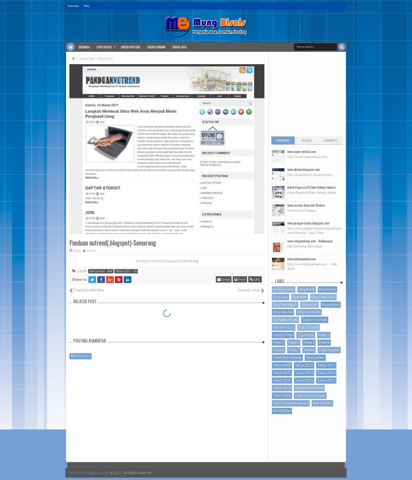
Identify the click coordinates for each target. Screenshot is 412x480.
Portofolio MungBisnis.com (89, 473)
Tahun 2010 (304, 365)
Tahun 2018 (282, 388)
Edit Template (309, 327)
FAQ (86, 6)
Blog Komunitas (323, 297)
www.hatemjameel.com (301, 258)
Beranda (73, 6)
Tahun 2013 (304, 373)
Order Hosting (130, 47)
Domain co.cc (283, 327)
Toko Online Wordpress (291, 403)
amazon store (283, 289)
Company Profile (285, 320)
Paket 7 (293, 350)
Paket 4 (309, 342)
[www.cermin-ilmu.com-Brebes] (278, 210)
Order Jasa (179, 47)
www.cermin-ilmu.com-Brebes (306, 205)
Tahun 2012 (282, 373)
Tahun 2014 (326, 373)
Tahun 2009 (282, 365)
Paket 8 (309, 350)
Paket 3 (293, 342)
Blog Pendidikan (285, 305)
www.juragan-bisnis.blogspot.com (308, 222)
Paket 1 (323, 335)
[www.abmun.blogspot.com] (278, 174)
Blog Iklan (299, 297)
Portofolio (104, 47)
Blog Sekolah (283, 312)
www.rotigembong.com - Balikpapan (309, 240)
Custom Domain (314, 320)
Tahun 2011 (123, 271)
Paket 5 (324, 342)
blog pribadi (331, 305)
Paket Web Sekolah (287, 358)
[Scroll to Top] (406, 471)
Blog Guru (280, 297)
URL (256, 279)
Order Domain (156, 47)
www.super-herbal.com (301, 151)
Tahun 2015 (282, 380)
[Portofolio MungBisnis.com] (71, 47)
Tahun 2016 (304, 380)
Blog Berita (307, 289)
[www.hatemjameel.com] (278, 264)
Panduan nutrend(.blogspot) (158, 261)
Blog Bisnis (327, 289)
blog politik (309, 305)
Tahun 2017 (326, 380)
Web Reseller (322, 403)
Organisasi (306, 335)
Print (241, 279)
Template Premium (309, 388)
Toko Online (282, 395)
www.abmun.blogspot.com (303, 169)
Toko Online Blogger (310, 395)
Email (225, 279)
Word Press (282, 411)
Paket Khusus (329, 350)
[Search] (341, 47)
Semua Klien (97, 271)
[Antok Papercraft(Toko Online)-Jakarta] (278, 192)
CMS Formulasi (308, 312)
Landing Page (283, 335)
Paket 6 (278, 350)
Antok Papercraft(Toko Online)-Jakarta (311, 187)
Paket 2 (278, 342)
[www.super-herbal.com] (278, 156)
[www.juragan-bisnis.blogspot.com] (278, 228)
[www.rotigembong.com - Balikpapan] (278, 246)
